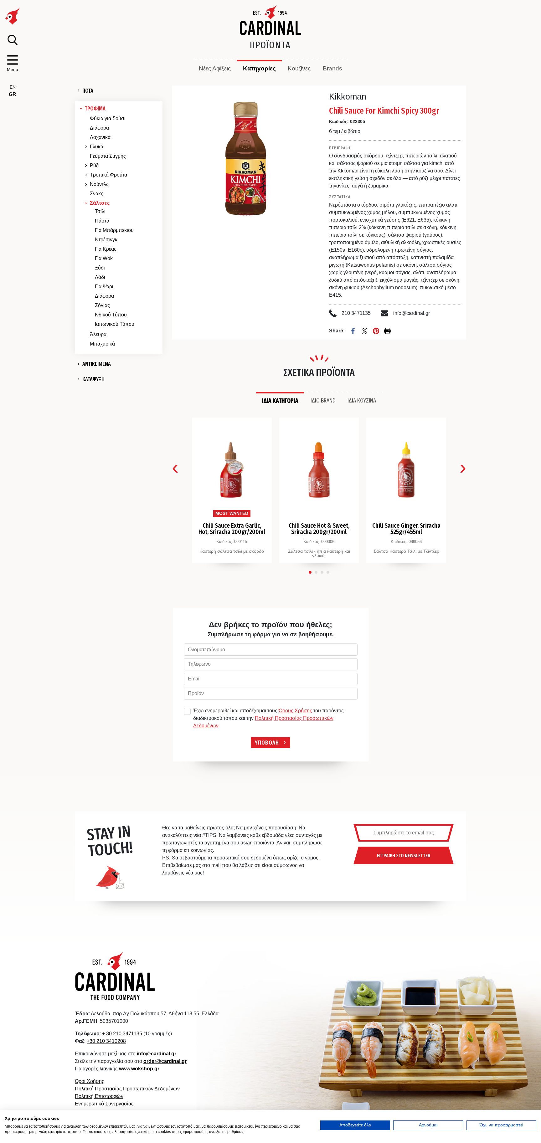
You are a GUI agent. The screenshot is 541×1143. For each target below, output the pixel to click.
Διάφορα (99, 128)
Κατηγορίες (259, 68)
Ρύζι (95, 165)
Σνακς (96, 193)
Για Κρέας (105, 249)
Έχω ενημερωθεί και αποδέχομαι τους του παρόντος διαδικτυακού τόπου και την (268, 718)
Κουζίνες (299, 68)
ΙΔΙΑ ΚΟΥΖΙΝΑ (362, 400)
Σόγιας (102, 305)
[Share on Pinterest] (376, 331)
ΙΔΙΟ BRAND (323, 400)
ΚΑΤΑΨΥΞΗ (93, 379)
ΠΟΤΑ (87, 91)
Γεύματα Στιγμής (108, 156)
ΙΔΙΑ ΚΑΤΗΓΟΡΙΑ (280, 400)
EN (13, 87)
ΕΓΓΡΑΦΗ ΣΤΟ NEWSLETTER (403, 855)
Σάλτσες (100, 203)
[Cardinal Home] (115, 975)
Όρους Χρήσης (295, 710)
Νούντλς (99, 184)
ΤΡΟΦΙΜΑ (95, 108)
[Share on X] (364, 331)
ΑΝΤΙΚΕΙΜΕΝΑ (96, 364)
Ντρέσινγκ (106, 239)
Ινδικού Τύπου (111, 314)
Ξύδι (100, 267)
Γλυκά (96, 146)
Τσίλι (100, 211)
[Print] (387, 331)
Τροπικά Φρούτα (108, 174)
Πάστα (102, 220)
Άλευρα (98, 334)
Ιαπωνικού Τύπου (114, 324)
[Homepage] (270, 20)
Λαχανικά (100, 137)
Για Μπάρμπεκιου (114, 230)
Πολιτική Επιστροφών (99, 1096)
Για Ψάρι (104, 286)
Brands (332, 68)
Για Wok (104, 258)
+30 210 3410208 (106, 1041)
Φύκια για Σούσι (108, 118)
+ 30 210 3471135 (122, 1033)
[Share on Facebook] (353, 331)
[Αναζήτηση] (12, 40)
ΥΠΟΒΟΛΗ (267, 742)
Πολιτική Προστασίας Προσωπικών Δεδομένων (127, 1088)
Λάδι (100, 277)
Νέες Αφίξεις (215, 68)
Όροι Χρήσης (89, 1081)
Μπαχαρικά (102, 343)
